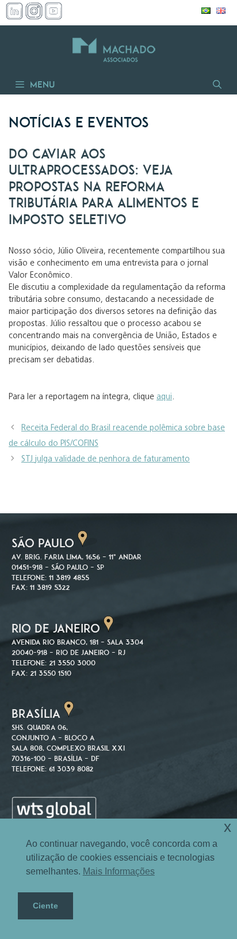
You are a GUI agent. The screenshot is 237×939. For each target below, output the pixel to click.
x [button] (227, 826)
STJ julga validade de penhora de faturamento (105, 459)
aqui (164, 397)
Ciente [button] (45, 905)
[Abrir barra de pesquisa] (216, 84)
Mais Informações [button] (119, 871)
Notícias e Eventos (79, 122)
